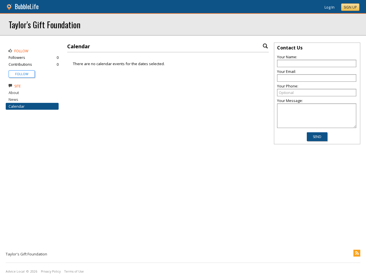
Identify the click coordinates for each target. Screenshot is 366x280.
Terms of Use (74, 271)
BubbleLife (27, 6)
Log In (330, 7)
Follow (21, 74)
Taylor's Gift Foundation (44, 24)
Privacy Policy (51, 271)
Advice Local (15, 271)
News (13, 99)
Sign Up (350, 7)
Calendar (17, 106)
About (14, 92)
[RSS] (356, 253)
